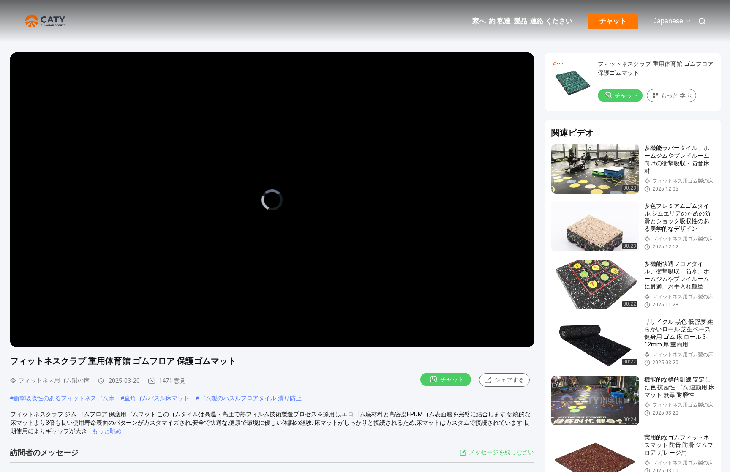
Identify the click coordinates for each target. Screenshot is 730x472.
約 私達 (500, 21)
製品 (520, 21)
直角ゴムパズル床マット (156, 398)
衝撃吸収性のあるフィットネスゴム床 (64, 398)
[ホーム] (46, 21)
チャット (612, 21)
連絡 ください (551, 21)
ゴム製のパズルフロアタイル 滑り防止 (250, 398)
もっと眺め (107, 431)
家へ (479, 21)
